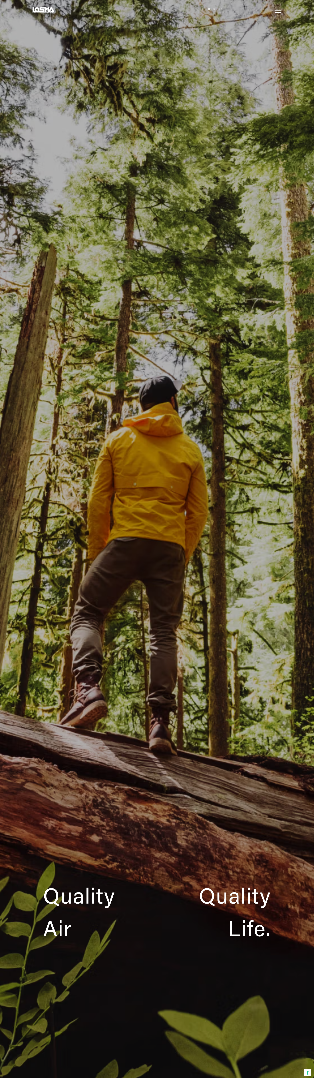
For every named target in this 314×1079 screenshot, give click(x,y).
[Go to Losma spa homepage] (43, 10)
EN (203, 9)
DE (214, 9)
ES (220, 9)
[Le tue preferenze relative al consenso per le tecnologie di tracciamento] (307, 1072)
